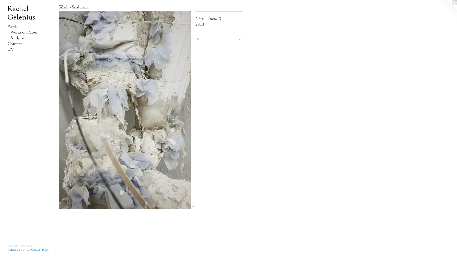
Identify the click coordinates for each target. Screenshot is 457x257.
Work (12, 27)
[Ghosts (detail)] (125, 110)
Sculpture (18, 38)
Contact (15, 44)
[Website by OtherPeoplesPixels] (447, 9)
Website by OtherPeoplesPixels (28, 249)
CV (11, 50)
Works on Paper (23, 32)
